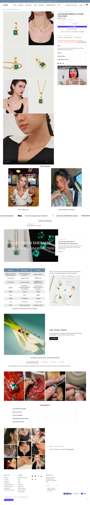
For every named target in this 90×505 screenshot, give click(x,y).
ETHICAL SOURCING (18, 415)
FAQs (19, 481)
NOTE (59, 46)
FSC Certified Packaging (19, 408)
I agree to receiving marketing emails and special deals (51, 489)
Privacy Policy (7, 482)
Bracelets (41, 5)
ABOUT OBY (7, 475)
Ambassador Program (22, 477)
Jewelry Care (21, 486)
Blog (19, 479)
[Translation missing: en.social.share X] (61, 63)
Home (4, 9)
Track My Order (21, 491)
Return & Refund (21, 490)
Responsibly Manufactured (20, 418)
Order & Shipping (21, 488)
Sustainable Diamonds (9, 484)
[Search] (84, 5)
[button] (53, 338)
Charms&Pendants (50, 5)
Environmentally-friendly (33, 362)
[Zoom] (26, 14)
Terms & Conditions (8, 486)
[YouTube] (42, 476)
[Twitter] (36, 476)
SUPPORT (20, 475)
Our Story (6, 477)
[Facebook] (33, 476)
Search (19, 482)
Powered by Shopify (24, 496)
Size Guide (20, 484)
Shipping (63, 19)
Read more (60, 251)
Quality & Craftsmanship (9, 490)
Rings (35, 5)
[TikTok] (36, 479)
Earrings (20, 5)
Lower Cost (54, 362)
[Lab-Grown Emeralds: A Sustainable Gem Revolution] (31, 245)
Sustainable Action (18, 421)
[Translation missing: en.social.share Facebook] (58, 63)
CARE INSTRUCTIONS (63, 59)
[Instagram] (39, 476)
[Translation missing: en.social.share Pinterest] (63, 63)
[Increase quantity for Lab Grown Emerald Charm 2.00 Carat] (62, 23)
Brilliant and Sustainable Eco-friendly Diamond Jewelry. (60, 1)
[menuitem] (14, 5)
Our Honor (6, 479)
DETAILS (60, 53)
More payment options (72, 28)
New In (14, 5)
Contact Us (6, 481)
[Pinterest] (33, 479)
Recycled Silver (17, 412)
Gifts (58, 5)
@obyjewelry (70, 449)
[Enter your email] (57, 485)
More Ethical (45, 362)
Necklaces (28, 5)
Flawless (62, 362)
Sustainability (7, 488)
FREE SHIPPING (61, 56)
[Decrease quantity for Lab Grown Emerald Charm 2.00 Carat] (58, 23)
